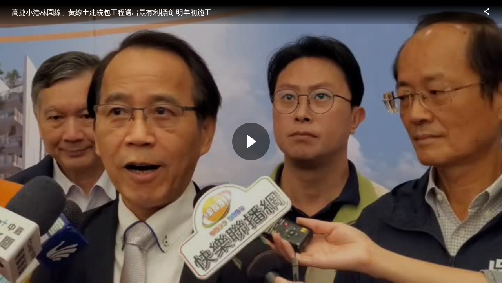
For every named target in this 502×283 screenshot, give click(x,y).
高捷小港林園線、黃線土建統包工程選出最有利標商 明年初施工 (111, 12)
